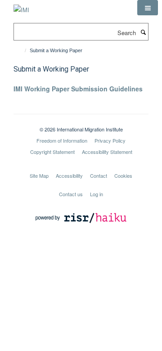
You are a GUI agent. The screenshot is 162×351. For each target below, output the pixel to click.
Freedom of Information (61, 140)
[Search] (143, 32)
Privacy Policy (110, 140)
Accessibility (69, 175)
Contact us (71, 194)
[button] (147, 7)
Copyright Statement (52, 151)
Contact (98, 175)
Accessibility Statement (107, 151)
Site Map (39, 175)
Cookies (123, 175)
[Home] (21, 50)
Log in (96, 194)
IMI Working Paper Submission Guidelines (78, 88)
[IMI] (21, 6)
